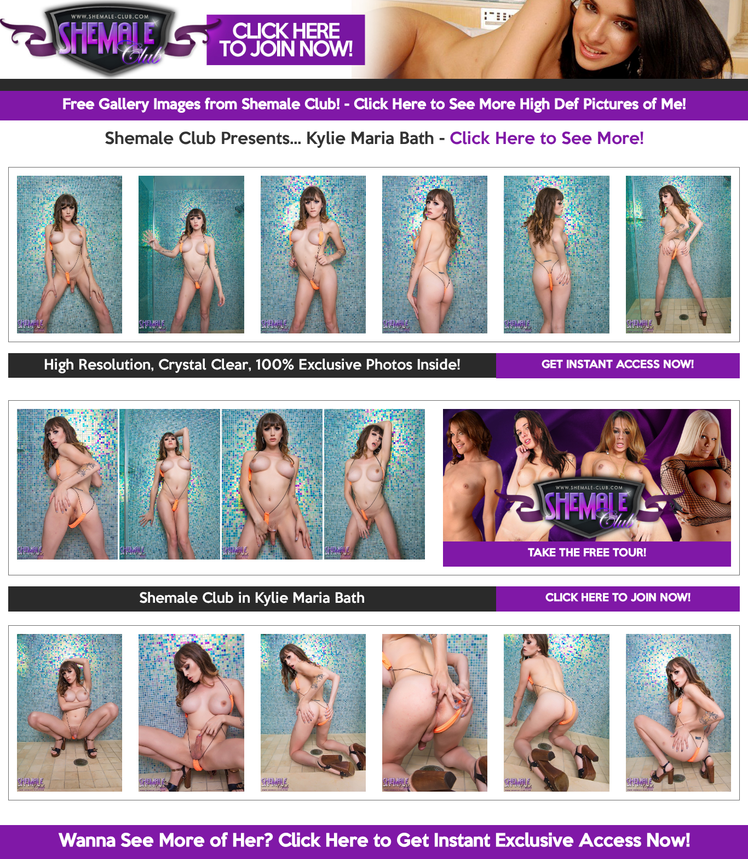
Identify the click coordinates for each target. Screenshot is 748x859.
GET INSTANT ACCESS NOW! (618, 365)
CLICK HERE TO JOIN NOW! (618, 598)
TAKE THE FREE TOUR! (587, 553)
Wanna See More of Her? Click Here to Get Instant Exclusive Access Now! (374, 841)
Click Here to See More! (547, 139)
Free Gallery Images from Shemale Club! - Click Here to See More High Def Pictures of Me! (374, 105)
